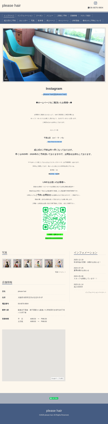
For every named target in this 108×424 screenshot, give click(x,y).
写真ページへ (60, 272)
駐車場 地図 (54, 174)
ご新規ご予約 (62, 15)
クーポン (39, 15)
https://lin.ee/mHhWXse (54, 238)
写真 (32, 20)
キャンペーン (63, 20)
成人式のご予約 (10, 20)
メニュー (49, 15)
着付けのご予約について (92, 20)
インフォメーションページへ (95, 292)
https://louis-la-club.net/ (55, 142)
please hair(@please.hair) (55, 94)
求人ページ (51, 20)
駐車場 (40, 20)
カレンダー (23, 20)
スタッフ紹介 (85, 15)
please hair (11, 5)
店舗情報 (73, 15)
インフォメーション (25, 15)
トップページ (9, 15)
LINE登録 (75, 20)
